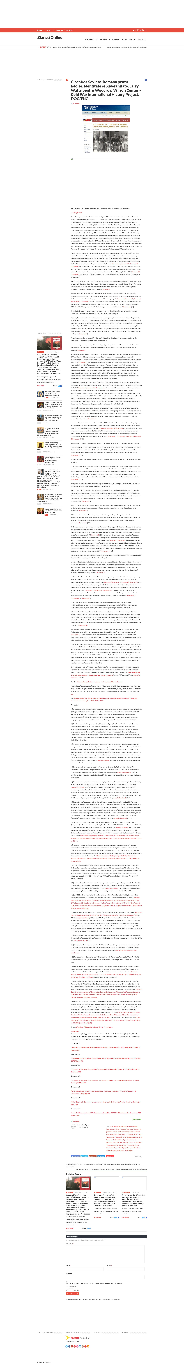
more (72, 694)
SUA (126, 1142)
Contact (48, 30)
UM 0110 (132, 1142)
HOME (39, 30)
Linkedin (102, 1156)
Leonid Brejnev (116, 1137)
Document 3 (134, 264)
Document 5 (82, 362)
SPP (121, 1142)
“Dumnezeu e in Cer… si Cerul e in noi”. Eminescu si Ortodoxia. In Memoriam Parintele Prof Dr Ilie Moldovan (111, 1169)
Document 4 (76, 301)
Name (68, 1266)
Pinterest (110, 1156)
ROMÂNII (103, 39)
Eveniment (126, 1192)
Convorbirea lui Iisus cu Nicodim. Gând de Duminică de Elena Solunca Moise (52, 459)
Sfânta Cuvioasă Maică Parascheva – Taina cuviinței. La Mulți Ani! (52, 393)
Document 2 (125, 264)
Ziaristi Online (49, 37)
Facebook (76, 1156)
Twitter (85, 1156)
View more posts (83, 1127)
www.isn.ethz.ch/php (77, 787)
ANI (111, 1126)
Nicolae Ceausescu (127, 1137)
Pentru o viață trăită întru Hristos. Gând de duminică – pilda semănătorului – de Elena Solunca (53, 405)
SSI (97, 39)
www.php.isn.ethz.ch (124, 772)
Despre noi (59, 30)
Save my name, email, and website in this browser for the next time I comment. (94, 1283)
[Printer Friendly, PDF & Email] (136, 1119)
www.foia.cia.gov (103, 760)
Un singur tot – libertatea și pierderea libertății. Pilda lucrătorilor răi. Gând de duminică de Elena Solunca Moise (49, 498)
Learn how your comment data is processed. (106, 1299)
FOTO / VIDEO (114, 39)
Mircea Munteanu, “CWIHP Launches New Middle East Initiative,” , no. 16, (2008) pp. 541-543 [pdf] (105, 1020)
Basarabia (124, 1126)
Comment (70, 1244)
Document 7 (75, 266)
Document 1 (116, 264)
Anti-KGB (117, 1126)
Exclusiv (98, 1192)
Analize (70, 1192)
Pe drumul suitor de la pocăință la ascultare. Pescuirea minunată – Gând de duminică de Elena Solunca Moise (48, 431)
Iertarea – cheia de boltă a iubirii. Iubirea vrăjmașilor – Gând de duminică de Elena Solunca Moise (53, 418)
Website (69, 1274)
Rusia (114, 1142)
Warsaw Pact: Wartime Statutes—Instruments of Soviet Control (99, 682)
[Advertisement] (92, 13)
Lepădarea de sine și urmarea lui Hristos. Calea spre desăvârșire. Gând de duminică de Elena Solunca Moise (55, 47)
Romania (109, 1142)
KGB (135, 1134)
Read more (69, 1228)
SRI (124, 1142)
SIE (118, 1142)
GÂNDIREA (141, 39)
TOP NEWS (89, 39)
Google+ (93, 1156)
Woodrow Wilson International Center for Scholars (94, 1027)
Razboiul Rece (117, 1140)
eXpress (87, 1125)
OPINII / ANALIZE (128, 39)
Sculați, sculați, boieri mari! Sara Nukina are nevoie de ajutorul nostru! (119, 47)
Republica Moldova (129, 1140)
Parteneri (69, 30)
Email (109, 1266)
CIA (129, 1126)
